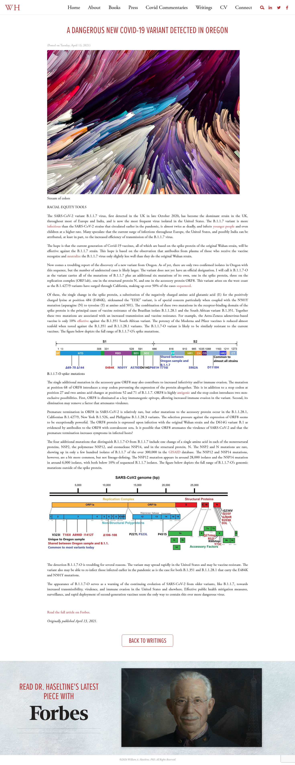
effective (83, 321)
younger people (223, 226)
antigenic (183, 392)
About (94, 7)
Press (133, 7)
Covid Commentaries (167, 7)
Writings (204, 7)
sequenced (184, 286)
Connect (243, 7)
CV (223, 7)
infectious (54, 226)
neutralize (74, 256)
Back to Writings (147, 641)
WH (13, 8)
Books (114, 7)
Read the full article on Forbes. (68, 612)
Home (74, 7)
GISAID (174, 452)
